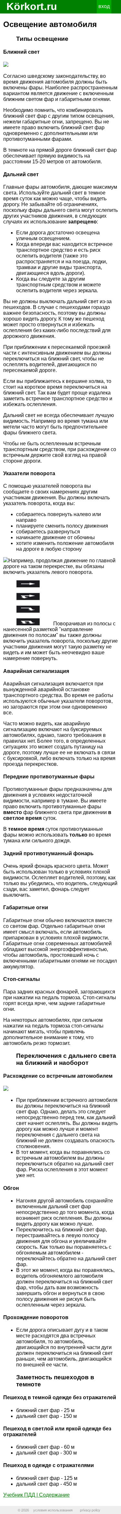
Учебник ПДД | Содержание (36, 1495)
